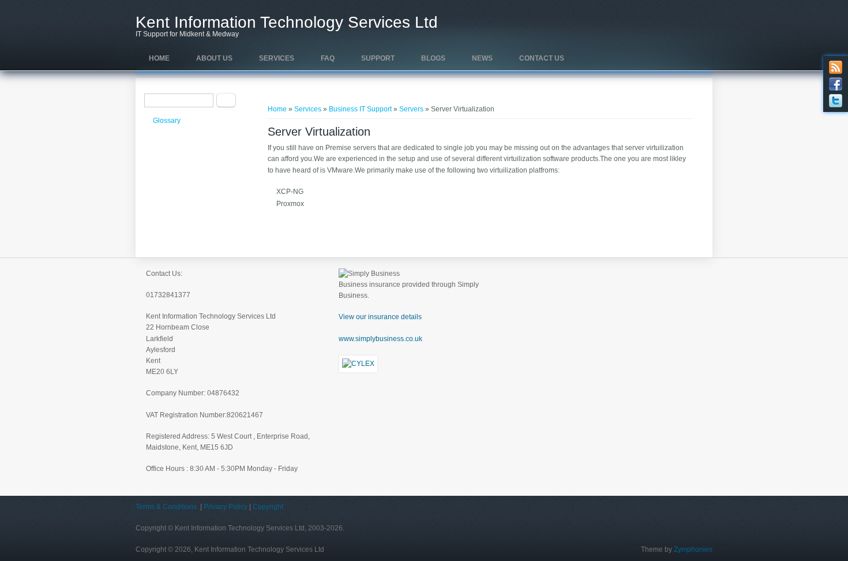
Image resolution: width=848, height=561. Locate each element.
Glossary (167, 121)
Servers (411, 109)
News (482, 58)
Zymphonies (693, 549)
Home (159, 58)
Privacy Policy (225, 507)
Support (378, 58)
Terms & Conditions (166, 507)
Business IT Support (360, 109)
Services (276, 58)
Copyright (268, 507)
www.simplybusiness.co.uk (380, 339)
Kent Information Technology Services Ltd (287, 22)
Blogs (433, 58)
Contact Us (541, 58)
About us (214, 58)
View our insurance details (380, 317)
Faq (328, 58)
